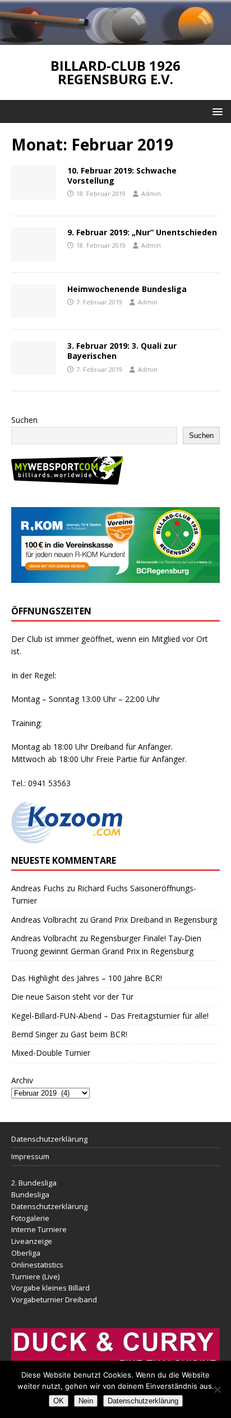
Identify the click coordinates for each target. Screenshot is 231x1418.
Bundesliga (30, 1194)
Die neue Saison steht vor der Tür (72, 996)
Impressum (30, 1156)
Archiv (22, 1080)
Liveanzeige (31, 1241)
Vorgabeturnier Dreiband (54, 1299)
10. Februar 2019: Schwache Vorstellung (122, 175)
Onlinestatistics (37, 1265)
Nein (85, 1401)
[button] (215, 111)
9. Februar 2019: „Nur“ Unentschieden (142, 232)
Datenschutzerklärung (49, 1139)
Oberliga (25, 1253)
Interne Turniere (39, 1229)
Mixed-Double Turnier (50, 1052)
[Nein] (217, 1389)
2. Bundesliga (34, 1183)
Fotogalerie (30, 1218)
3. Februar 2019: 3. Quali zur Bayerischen (122, 350)
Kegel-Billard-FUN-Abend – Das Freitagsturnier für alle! (110, 1015)
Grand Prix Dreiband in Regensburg (153, 919)
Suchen (24, 419)
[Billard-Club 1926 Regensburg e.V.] (115, 38)
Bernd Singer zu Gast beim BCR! (69, 1034)
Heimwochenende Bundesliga (127, 289)
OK (58, 1401)
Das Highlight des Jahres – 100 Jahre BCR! (86, 978)
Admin (151, 193)
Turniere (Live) (35, 1276)
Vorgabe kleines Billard (50, 1288)
